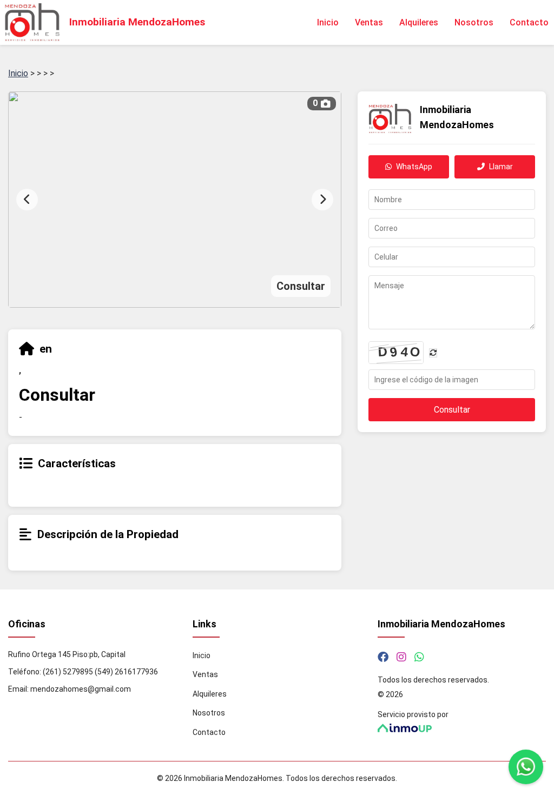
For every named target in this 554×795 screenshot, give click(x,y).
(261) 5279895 (68, 671)
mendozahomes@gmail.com (80, 689)
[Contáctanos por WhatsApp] (419, 657)
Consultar (452, 410)
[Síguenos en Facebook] (383, 657)
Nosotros (473, 22)
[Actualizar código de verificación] (433, 352)
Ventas (369, 22)
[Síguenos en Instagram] (401, 657)
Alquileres (418, 22)
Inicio (328, 22)
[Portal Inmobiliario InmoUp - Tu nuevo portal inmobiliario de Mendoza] (462, 728)
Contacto (529, 22)
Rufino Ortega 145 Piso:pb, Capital (67, 654)
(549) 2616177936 (126, 671)
